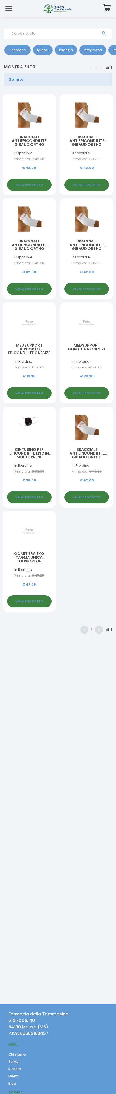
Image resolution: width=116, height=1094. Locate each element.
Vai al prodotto (29, 185)
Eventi (13, 1076)
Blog (12, 1083)
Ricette (14, 1069)
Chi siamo (17, 1054)
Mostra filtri (20, 67)
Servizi (13, 1061)
